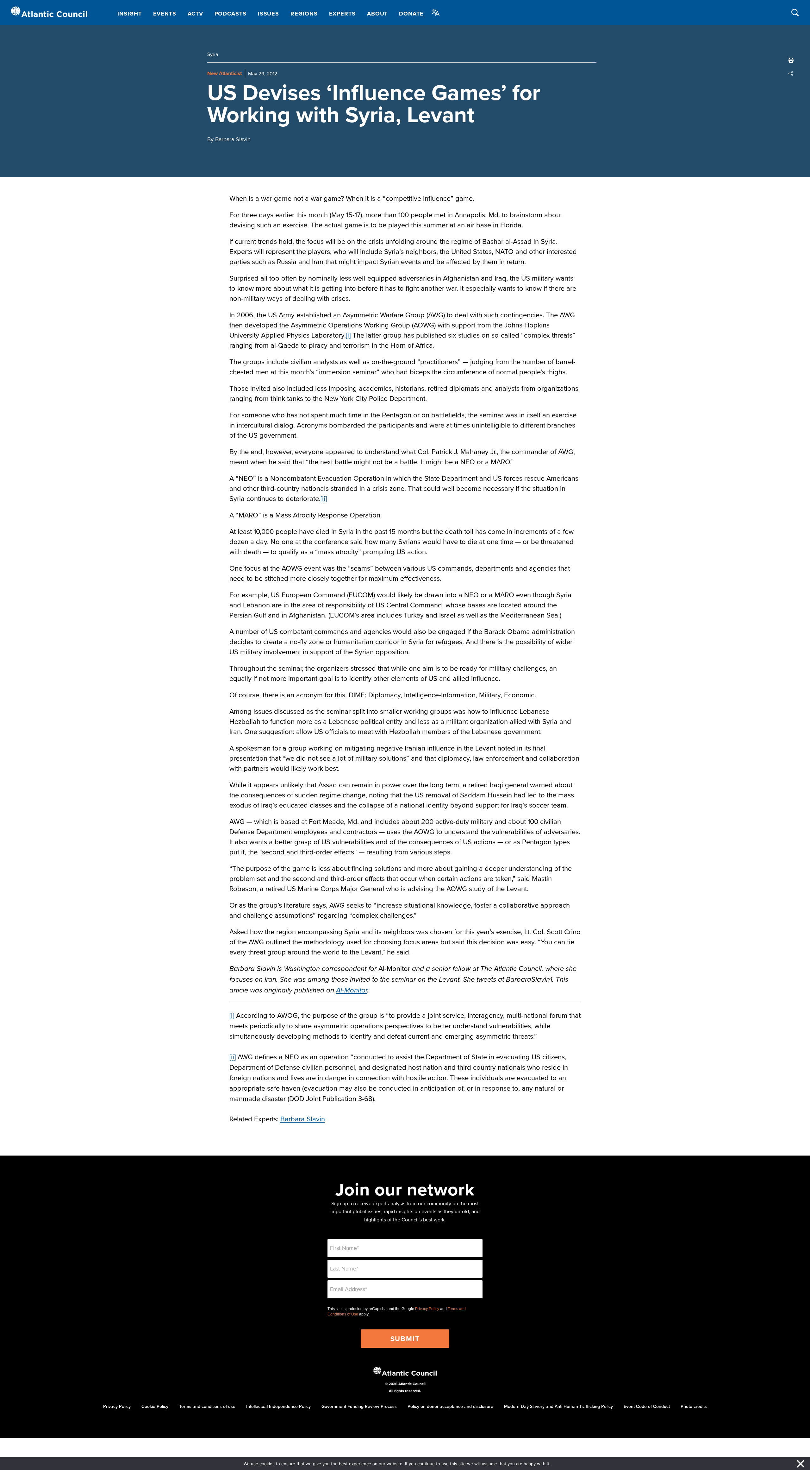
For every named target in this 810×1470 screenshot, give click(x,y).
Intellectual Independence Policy (278, 1406)
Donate (411, 14)
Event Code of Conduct (647, 1406)
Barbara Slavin (302, 1119)
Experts (342, 14)
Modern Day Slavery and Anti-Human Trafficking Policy (558, 1406)
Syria (212, 54)
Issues (268, 14)
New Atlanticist (224, 73)
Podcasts (230, 14)
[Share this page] (791, 73)
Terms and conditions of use (207, 1406)
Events (164, 14)
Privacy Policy (427, 1309)
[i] (348, 335)
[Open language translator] (435, 12)
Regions (303, 14)
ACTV (195, 14)
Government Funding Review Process (359, 1406)
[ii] (324, 498)
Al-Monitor (351, 990)
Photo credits (694, 1406)
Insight (129, 14)
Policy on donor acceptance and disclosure (450, 1406)
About (377, 14)
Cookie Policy (154, 1406)
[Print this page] (791, 60)
